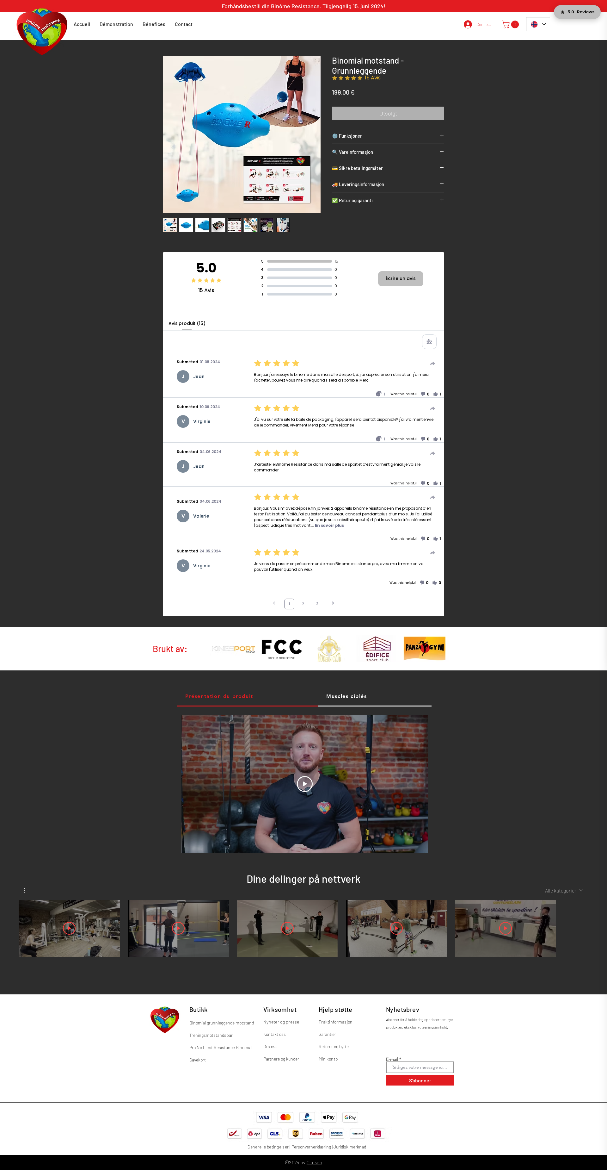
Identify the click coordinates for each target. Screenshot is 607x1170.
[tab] (247, 696)
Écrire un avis (401, 278)
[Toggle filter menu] (429, 341)
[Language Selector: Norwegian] (538, 24)
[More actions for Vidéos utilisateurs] (27, 890)
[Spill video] (69, 928)
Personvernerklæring (311, 1146)
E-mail (392, 1059)
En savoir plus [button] (329, 525)
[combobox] (564, 890)
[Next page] (333, 604)
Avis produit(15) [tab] (187, 323)
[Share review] (433, 363)
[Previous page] (274, 604)
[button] (511, 24)
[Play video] (305, 784)
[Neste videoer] (566, 927)
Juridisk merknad (350, 1146)
